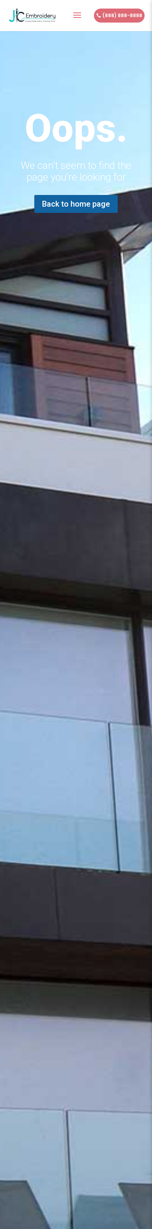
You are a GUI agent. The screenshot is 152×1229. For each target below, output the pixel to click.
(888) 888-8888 (122, 15)
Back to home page (76, 204)
